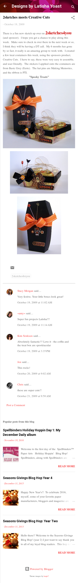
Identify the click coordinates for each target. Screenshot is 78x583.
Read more (66, 466)
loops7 (46, 576)
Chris (20, 384)
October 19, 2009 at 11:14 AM (34, 325)
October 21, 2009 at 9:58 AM (34, 396)
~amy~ (21, 313)
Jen (19, 362)
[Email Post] (12, 269)
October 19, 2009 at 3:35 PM (33, 351)
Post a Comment (16, 405)
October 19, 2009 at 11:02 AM (34, 302)
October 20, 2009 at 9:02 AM (34, 373)
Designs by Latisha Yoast (36, 6)
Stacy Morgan (25, 290)
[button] (73, 18)
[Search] (73, 7)
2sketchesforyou (21, 276)
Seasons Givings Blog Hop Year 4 (27, 478)
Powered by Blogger (41, 569)
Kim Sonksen (25, 335)
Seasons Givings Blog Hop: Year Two (30, 521)
